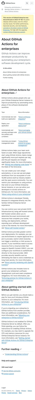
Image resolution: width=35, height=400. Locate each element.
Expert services (12, 393)
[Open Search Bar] (27, 3)
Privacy (23, 390)
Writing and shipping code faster (17, 164)
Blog (20, 393)
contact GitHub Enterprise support (14, 32)
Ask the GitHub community (12, 371)
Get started (25, 9)
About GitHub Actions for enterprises (16, 91)
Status (30, 390)
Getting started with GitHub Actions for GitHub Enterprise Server (17, 340)
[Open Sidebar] (2, 9)
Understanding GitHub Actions (16, 354)
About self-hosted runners (14, 228)
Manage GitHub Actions (12, 9)
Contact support (9, 374)
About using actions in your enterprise (16, 194)
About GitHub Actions (11, 11)
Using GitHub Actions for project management (24, 143)
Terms (18, 390)
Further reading (10, 349)
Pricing (4, 393)
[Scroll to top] (31, 396)
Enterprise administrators (13, 7)
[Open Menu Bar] (31, 3)
